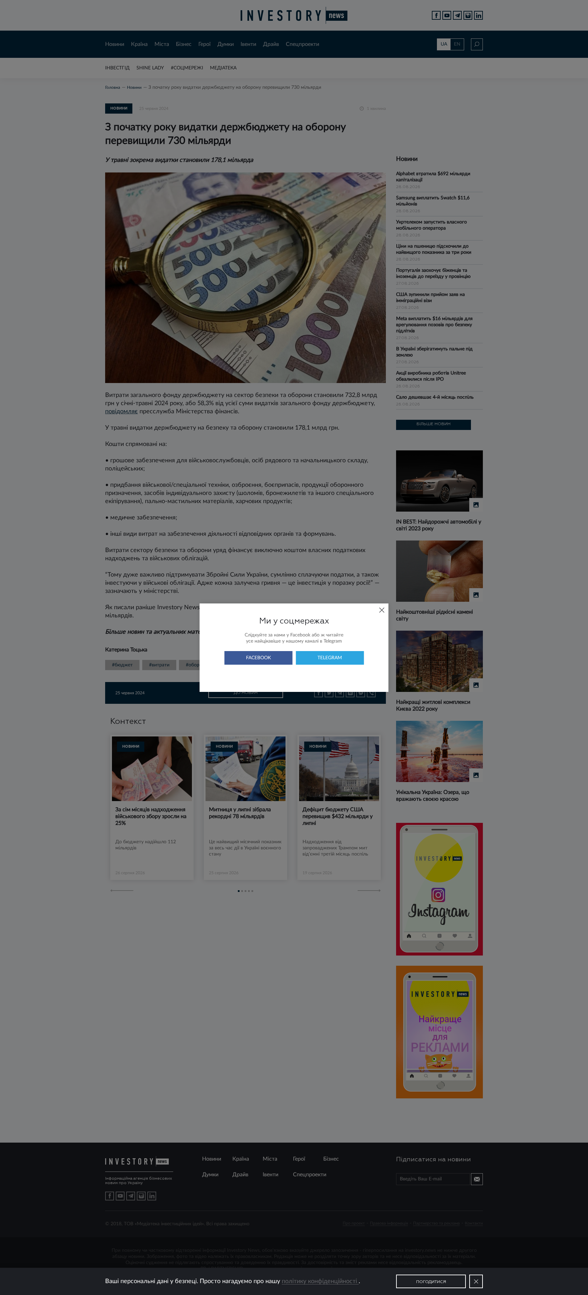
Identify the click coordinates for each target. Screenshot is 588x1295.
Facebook (258, 657)
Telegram (329, 657)
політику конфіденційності (320, 1281)
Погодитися (431, 1282)
